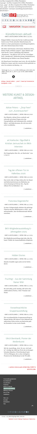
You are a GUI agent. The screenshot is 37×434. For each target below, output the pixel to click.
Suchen (34, 23)
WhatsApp (6, 76)
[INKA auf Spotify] (14, 20)
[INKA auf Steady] (31, 20)
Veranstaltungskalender (9, 379)
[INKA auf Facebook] (5, 20)
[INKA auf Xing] (23, 20)
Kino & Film (6, 392)
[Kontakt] (3, 20)
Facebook (10, 76)
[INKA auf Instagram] (11, 20)
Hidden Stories (18, 255)
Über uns (5, 398)
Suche (15, 419)
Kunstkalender (7, 381)
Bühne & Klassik (7, 386)
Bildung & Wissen (8, 390)
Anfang (3, 81)
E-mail (3, 76)
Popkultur (6, 384)
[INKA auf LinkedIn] (26, 20)
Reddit (17, 76)
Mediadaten (6, 402)
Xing (23, 76)
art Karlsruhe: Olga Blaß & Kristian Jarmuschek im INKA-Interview (18, 143)
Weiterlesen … (29, 128)
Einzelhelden (6, 383)
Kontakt (5, 400)
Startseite (11, 419)
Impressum (25, 419)
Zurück (18, 86)
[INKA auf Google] (21, 20)
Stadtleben (6, 394)
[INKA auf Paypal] (29, 20)
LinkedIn (20, 76)
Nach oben (18, 406)
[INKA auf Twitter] (7, 20)
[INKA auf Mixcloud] (17, 20)
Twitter (13, 76)
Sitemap (20, 419)
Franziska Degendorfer (18, 201)
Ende (10, 83)
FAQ (4, 403)
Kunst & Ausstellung (9, 388)
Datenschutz (32, 419)
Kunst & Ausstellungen (11, 114)
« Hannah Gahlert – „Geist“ (12, 81)
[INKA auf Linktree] (34, 20)
